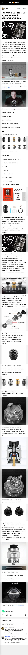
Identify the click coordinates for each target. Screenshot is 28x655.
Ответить (7, 633)
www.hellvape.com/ (18, 605)
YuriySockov (7, 636)
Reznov (6, 627)
